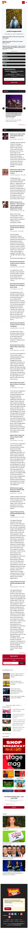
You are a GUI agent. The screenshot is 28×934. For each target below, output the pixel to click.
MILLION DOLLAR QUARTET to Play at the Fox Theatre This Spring (17, 263)
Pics (6, 53)
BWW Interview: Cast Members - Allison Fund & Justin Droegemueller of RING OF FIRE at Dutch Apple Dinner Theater (14, 47)
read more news (14, 51)
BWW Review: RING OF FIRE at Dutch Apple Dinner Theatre (13, 42)
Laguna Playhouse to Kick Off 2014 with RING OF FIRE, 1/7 (17, 583)
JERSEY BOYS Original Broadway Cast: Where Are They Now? (12, 858)
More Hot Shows (8, 790)
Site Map (16, 921)
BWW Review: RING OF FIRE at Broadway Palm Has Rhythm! (13, 37)
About (12, 919)
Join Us (20, 919)
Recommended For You (7, 670)
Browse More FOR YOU (13, 705)
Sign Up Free (14, 82)
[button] (23, 2)
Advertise (8, 919)
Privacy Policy (17, 925)
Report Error (22, 921)
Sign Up (22, 663)
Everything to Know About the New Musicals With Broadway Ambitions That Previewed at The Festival (13, 873)
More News (22, 653)
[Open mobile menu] (26, 2)
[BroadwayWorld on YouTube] (9, 917)
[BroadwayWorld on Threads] (21, 914)
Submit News (6, 921)
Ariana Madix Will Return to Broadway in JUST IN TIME (13, 828)
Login (20, 2)
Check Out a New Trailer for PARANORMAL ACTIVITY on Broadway (19, 716)
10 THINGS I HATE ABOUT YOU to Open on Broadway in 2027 (13, 843)
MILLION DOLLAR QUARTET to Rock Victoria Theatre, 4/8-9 (17, 227)
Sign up (14, 807)
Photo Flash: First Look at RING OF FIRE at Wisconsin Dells (13, 120)
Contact (16, 919)
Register (16, 2)
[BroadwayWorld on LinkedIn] (15, 914)
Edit (6, 62)
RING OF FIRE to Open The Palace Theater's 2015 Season (17, 436)
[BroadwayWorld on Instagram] (12, 914)
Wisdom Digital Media (17, 923)
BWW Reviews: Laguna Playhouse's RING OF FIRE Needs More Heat (17, 489)
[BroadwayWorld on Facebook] (9, 914)
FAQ (6, 65)
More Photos (22, 124)
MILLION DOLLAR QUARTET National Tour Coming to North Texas (17, 285)
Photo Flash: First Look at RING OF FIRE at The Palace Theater (17, 384)
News (6, 56)
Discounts (20, 790)
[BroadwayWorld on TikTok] (18, 914)
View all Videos (6, 733)
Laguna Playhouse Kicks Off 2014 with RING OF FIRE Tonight (17, 513)
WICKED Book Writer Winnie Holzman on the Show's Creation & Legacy (18, 729)
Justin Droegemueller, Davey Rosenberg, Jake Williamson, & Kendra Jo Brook (13, 116)
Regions (12, 921)
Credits (7, 59)
